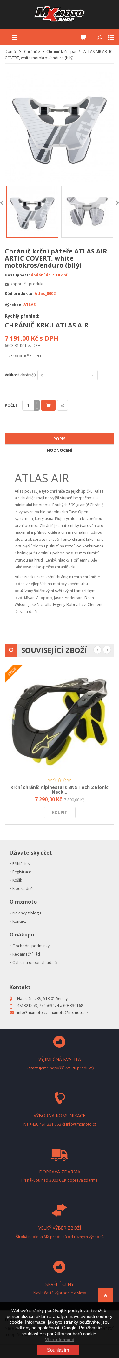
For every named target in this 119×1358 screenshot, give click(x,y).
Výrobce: (14, 304)
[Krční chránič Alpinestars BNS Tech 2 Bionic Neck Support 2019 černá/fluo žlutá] (59, 719)
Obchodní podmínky (31, 946)
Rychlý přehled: (22, 316)
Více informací (59, 1339)
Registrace (21, 872)
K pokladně (22, 888)
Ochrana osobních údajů (34, 962)
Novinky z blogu (26, 913)
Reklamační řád (26, 954)
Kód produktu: (19, 293)
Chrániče (32, 51)
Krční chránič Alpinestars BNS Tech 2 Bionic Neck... (59, 789)
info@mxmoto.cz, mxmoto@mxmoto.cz (52, 1012)
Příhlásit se (22, 863)
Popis (59, 439)
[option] (32, 212)
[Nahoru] (105, 1297)
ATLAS (29, 304)
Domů (10, 51)
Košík (17, 880)
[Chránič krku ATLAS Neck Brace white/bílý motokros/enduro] (32, 212)
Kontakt (19, 921)
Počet (11, 405)
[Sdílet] (62, 405)
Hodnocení (59, 450)
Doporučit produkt (26, 284)
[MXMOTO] (59, 14)
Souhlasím (58, 1350)
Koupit (48, 405)
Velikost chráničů (20, 378)
